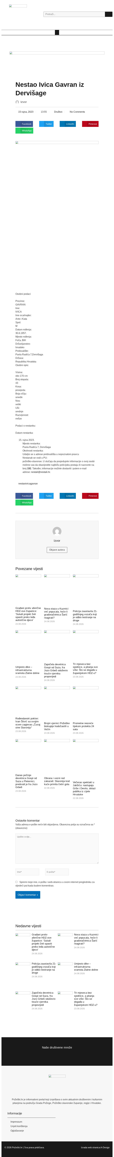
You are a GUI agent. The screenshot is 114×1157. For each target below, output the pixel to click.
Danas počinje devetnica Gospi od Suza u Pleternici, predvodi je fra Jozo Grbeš (26, 781)
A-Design (105, 1147)
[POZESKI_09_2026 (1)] (57, 63)
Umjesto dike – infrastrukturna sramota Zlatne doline (27, 670)
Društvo (58, 112)
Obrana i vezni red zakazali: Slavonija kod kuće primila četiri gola (57, 781)
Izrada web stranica (90, 1147)
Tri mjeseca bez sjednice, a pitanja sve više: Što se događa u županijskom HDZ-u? (85, 669)
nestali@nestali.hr (40, 472)
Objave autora (57, 550)
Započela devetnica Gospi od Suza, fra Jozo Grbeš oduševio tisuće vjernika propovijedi (56, 670)
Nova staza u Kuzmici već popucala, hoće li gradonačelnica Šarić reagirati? (56, 613)
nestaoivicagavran (28, 483)
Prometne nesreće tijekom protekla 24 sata (83, 726)
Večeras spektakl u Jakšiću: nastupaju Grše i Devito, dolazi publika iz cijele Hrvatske (84, 788)
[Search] (108, 14)
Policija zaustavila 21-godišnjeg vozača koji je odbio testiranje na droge (85, 616)
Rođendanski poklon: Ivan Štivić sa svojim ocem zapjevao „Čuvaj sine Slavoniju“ (27, 723)
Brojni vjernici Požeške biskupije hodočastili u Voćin (57, 726)
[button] (57, 32)
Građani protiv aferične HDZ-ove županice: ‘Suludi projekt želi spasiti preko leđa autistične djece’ (28, 614)
